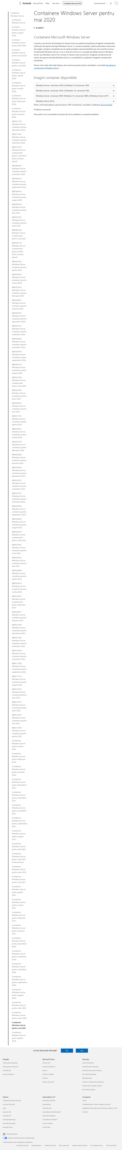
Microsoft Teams (8, 1127)
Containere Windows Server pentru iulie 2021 (19, 846)
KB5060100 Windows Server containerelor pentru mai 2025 (19, 234)
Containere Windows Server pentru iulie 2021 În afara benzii (19, 857)
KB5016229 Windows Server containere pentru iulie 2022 (19, 693)
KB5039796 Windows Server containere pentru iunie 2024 (19, 394)
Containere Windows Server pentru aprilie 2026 (18, 74)
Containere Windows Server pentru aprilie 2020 (18, 1036)
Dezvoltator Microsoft (49, 1100)
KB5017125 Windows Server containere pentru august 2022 (19, 680)
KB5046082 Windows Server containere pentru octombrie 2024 (19, 342)
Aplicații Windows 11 (9, 1074)
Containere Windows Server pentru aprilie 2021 (18, 890)
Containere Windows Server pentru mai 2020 (19, 1025)
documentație (106, 104)
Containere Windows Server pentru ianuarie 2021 (18, 929)
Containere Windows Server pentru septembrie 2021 (19, 822)
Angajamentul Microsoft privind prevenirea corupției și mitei (99, 1108)
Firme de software (48, 1123)
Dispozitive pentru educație (90, 1067)
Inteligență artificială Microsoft (12, 1100)
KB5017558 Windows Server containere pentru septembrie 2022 (19, 667)
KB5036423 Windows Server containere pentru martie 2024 (19, 433)
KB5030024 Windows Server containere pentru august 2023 (19, 523)
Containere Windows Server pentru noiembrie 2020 (19, 955)
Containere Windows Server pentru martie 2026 (18, 86)
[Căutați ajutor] (110, 3)
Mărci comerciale (64, 1145)
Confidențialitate (36, 1145)
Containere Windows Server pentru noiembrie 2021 (19, 796)
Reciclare (45, 1078)
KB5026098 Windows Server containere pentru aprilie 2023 (19, 574)
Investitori (85, 1112)
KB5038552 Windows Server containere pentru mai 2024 (19, 407)
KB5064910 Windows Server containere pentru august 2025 (19, 195)
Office (47, 3)
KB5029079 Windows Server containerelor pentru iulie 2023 (19, 536)
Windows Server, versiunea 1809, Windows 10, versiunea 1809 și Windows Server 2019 (72, 96)
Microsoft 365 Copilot (9, 1123)
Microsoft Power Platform (50, 1119)
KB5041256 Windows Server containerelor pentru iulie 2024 (19, 381)
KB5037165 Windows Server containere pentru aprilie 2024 (19, 420)
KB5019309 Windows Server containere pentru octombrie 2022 (19, 654)
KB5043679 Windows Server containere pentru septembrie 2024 (19, 355)
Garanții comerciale (48, 1082)
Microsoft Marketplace (49, 1116)
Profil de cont (46, 1063)
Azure (4, 1108)
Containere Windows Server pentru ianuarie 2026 (18, 112)
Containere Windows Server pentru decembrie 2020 (19, 942)
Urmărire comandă (48, 1074)
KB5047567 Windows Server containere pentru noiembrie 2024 (19, 330)
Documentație (47, 1104)
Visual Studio (46, 1127)
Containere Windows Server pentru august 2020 (18, 993)
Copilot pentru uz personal (10, 1067)
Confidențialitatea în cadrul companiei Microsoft (96, 1104)
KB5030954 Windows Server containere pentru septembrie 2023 (19, 510)
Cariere (84, 1100)
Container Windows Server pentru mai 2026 (19, 63)
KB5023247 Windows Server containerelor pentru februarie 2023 (18, 602)
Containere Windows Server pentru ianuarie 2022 (18, 770)
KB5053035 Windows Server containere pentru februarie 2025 (19, 291)
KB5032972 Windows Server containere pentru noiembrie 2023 (19, 484)
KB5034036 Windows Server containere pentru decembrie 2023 (19, 471)
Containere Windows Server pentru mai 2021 (19, 879)
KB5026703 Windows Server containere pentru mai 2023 (19, 561)
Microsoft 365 (38, 3)
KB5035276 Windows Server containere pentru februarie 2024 (19, 445)
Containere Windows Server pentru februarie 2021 (18, 916)
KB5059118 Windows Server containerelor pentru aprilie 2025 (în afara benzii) (18, 250)
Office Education (87, 1078)
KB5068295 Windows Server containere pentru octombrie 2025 (19, 169)
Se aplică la (39, 28)
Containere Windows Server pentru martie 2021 (18, 903)
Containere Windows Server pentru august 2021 (18, 834)
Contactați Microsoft (22, 1145)
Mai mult (56, 3)
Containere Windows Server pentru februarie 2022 (18, 757)
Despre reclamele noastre (79, 1145)
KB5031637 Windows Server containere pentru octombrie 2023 (19, 497)
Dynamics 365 (7, 1112)
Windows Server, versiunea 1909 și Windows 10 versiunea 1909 (62, 85)
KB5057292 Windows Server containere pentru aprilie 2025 (19, 265)
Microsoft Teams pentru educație (92, 1070)
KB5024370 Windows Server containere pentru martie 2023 (19, 587)
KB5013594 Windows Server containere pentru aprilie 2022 (19, 732)
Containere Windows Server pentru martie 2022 (18, 744)
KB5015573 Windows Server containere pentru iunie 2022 (19, 706)
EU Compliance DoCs (97, 1145)
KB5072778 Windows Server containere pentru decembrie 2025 (19, 125)
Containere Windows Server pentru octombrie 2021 (19, 809)
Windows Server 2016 (45, 101)
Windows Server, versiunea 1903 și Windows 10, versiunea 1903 (62, 90)
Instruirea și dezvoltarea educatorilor (93, 1082)
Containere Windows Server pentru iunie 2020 (19, 1015)
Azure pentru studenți (88, 1089)
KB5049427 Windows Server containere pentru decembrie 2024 (19, 317)
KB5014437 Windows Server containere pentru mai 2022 (19, 719)
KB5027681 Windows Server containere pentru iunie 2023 (19, 548)
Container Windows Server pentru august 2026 (18, 31)
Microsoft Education (88, 1063)
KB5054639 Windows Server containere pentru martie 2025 (19, 278)
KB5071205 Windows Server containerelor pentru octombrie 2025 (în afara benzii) (19, 154)
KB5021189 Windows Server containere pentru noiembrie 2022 (19, 641)
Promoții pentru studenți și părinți (92, 1086)
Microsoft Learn (47, 1108)
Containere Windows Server (17, 14)
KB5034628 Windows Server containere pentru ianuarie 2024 (19, 458)
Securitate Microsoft (9, 1104)
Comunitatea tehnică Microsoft (52, 1112)
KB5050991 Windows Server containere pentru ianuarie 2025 (19, 304)
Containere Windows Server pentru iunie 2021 (19, 869)
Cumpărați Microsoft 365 (72, 3)
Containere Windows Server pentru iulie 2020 (19, 1005)
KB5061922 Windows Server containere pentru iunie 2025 (19, 221)
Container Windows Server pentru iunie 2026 (19, 53)
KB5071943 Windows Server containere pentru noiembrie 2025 (19, 138)
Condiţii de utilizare (50, 1145)
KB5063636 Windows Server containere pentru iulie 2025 (19, 208)
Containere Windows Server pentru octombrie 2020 (19, 967)
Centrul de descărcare (49, 1067)
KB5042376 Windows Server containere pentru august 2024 (19, 368)
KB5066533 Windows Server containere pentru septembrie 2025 (19, 182)
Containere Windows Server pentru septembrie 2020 (19, 980)
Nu (82, 1050)
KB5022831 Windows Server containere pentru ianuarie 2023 (19, 616)
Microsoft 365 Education (89, 1074)
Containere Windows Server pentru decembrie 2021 (19, 783)
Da (67, 1050)
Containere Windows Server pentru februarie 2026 (18, 99)
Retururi (45, 1070)
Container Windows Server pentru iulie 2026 (19, 42)
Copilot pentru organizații (10, 1063)
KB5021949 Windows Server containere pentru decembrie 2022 (19, 629)
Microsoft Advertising (9, 1119)
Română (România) (11, 1134)
